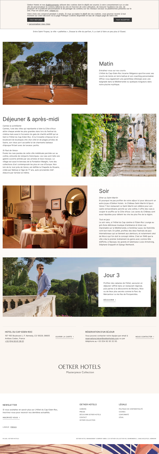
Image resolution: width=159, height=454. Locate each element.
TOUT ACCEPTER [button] (123, 20)
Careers (83, 409)
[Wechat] (88, 360)
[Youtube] (75, 360)
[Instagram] (70, 360)
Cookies (122, 412)
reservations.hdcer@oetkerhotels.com (102, 338)
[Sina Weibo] (93, 360)
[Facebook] (79, 360)
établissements (52, 5)
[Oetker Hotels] (79, 369)
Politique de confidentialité (131, 409)
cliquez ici (53, 11)
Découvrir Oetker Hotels (90, 414)
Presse (82, 412)
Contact (83, 417)
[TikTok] (65, 360)
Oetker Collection (87, 420)
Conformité (124, 414)
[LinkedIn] (84, 360)
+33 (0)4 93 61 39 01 (14, 341)
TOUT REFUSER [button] (35, 20)
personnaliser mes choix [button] (39, 24)
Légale (123, 404)
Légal (121, 417)
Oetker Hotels (88, 404)
